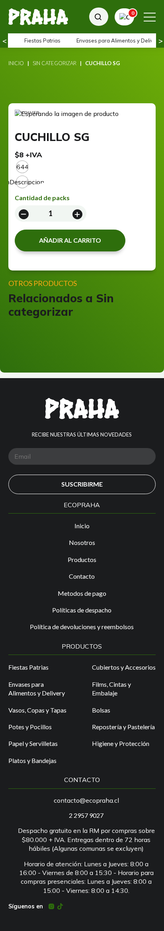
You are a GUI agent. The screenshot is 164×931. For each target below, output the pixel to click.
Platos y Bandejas (32, 760)
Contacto (82, 576)
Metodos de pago (82, 593)
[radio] (22, 167)
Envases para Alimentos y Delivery (36, 688)
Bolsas (101, 710)
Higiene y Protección (120, 743)
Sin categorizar (54, 63)
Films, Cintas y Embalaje (111, 688)
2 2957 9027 (86, 815)
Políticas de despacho (81, 610)
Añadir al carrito (70, 240)
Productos (82, 559)
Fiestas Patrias (42, 40)
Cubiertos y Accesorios (124, 667)
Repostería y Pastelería (123, 726)
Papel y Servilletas (33, 743)
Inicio (16, 63)
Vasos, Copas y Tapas (37, 710)
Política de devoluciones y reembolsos (82, 626)
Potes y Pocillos (30, 726)
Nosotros (82, 542)
